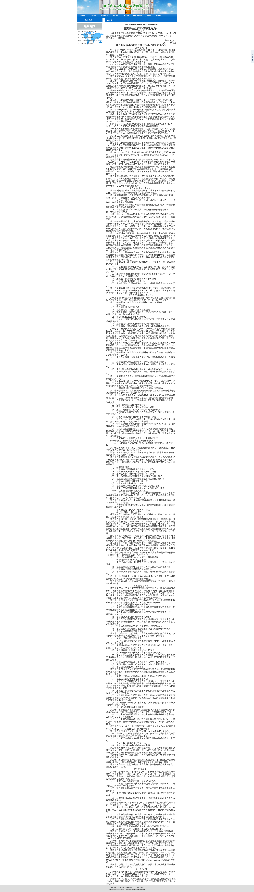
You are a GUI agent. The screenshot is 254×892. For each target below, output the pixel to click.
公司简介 (93, 15)
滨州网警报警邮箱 (139, 890)
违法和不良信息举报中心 (127, 890)
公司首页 (83, 15)
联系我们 (159, 15)
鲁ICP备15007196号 (115, 890)
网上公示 (126, 15)
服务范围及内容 (137, 15)
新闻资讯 (115, 15)
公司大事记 (104, 15)
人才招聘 (148, 15)
